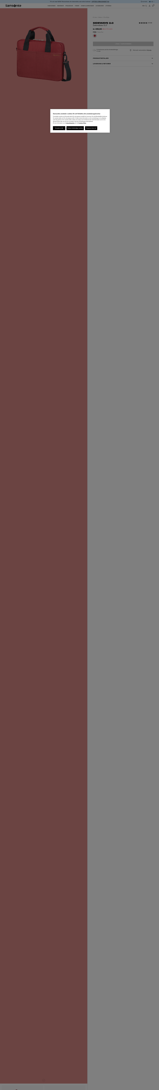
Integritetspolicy (70, 123)
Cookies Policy (82, 123)
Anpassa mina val (91, 128)
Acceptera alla (59, 128)
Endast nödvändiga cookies (75, 128)
